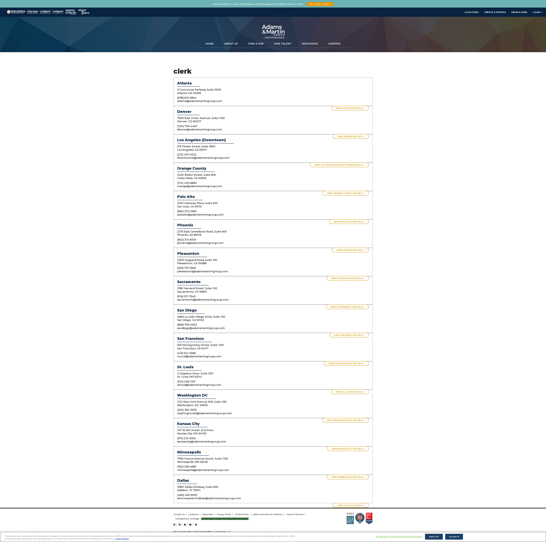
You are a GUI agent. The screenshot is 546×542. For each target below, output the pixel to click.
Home (209, 43)
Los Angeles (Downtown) (201, 140)
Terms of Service (295, 514)
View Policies (122, 539)
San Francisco (190, 338)
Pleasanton (188, 253)
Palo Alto (186, 197)
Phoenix (185, 225)
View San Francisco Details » (346, 363)
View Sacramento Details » (347, 306)
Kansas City (188, 424)
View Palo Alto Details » (349, 221)
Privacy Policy (224, 514)
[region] (273, 537)
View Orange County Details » (345, 193)
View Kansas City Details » (348, 448)
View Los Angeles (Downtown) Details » (339, 165)
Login (537, 12)
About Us (231, 43)
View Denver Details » (350, 136)
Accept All (454, 536)
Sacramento (189, 282)
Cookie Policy (242, 514)
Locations (472, 12)
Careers (334, 43)
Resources (310, 43)
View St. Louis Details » (350, 391)
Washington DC (192, 395)
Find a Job (255, 43)
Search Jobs (519, 12)
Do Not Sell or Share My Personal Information (225, 519)
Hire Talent (282, 43)
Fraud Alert (207, 514)
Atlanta (184, 83)
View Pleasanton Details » (347, 278)
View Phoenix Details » (350, 250)
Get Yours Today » (320, 4)
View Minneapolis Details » (347, 477)
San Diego (187, 310)
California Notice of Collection (267, 514)
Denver (184, 111)
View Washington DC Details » (345, 420)
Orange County (191, 168)
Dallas (183, 480)
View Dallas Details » (351, 505)
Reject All (434, 536)
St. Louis (185, 367)
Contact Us (179, 514)
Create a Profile (495, 12)
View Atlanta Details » (350, 108)
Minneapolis (189, 452)
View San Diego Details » (349, 335)
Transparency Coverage (187, 518)
